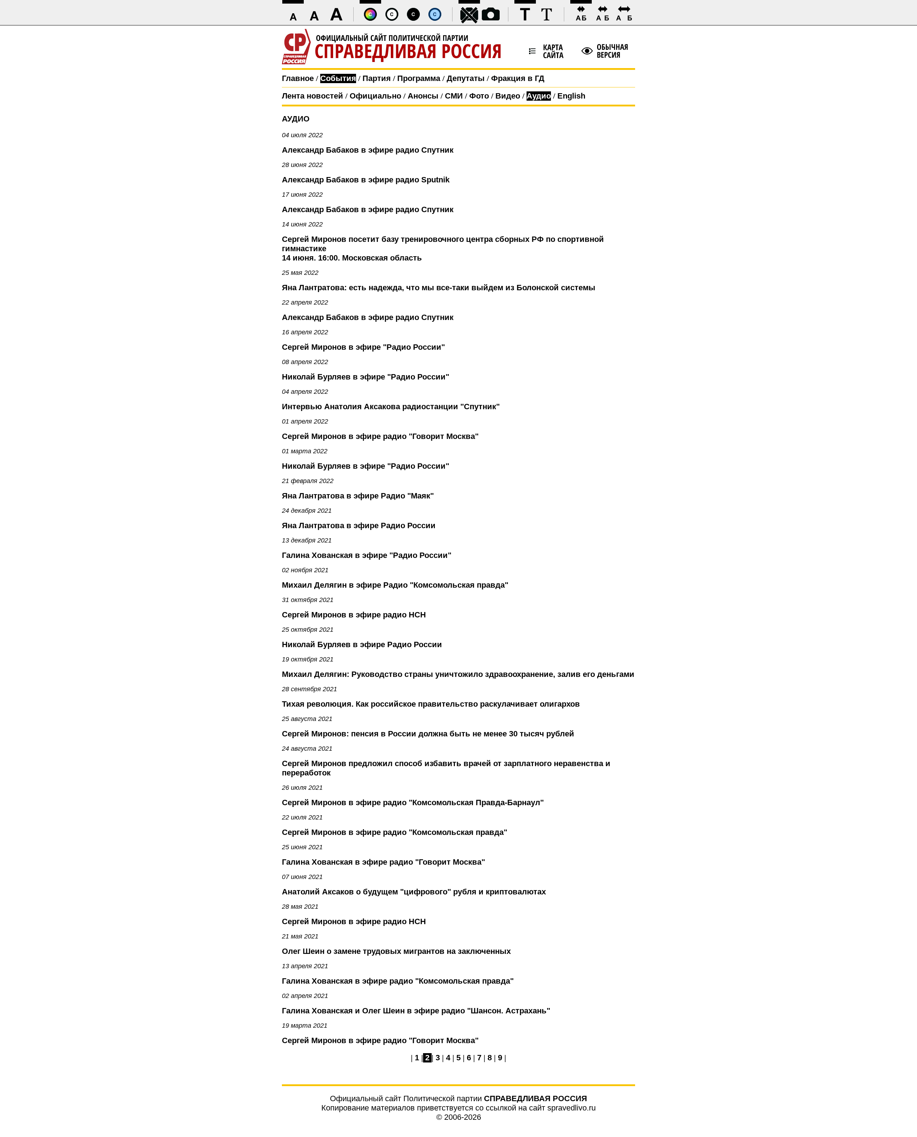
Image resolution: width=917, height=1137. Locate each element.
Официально (375, 95)
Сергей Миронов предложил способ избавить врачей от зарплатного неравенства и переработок (446, 768)
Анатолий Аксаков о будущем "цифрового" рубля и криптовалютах (414, 891)
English (571, 95)
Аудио (539, 95)
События (338, 78)
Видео (507, 95)
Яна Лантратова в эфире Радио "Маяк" (358, 495)
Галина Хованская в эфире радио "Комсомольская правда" (398, 980)
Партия (377, 78)
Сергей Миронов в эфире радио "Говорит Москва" (380, 436)
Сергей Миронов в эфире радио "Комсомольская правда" (394, 832)
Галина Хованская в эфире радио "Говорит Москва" (383, 861)
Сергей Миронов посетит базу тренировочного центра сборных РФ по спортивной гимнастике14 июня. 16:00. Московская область (443, 248)
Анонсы (423, 95)
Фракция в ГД (517, 78)
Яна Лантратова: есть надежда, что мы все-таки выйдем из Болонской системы (438, 287)
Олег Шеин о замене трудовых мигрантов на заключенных (396, 951)
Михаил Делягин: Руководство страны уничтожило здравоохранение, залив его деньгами (458, 674)
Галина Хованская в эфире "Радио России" (366, 555)
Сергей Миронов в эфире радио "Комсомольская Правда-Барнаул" (413, 802)
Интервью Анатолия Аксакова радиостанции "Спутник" (391, 406)
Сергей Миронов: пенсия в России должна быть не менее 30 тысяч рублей (428, 733)
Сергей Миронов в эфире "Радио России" (363, 347)
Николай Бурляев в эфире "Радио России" (365, 376)
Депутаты (466, 78)
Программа (418, 78)
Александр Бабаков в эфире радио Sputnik (366, 179)
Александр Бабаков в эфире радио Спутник (367, 149)
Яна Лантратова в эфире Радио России (359, 525)
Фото (479, 95)
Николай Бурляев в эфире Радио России (362, 644)
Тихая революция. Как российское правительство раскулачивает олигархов (431, 703)
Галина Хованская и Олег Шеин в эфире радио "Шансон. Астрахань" (416, 1010)
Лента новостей (312, 95)
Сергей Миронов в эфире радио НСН (354, 614)
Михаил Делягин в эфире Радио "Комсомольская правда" (395, 585)
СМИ (454, 95)
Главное (298, 78)
